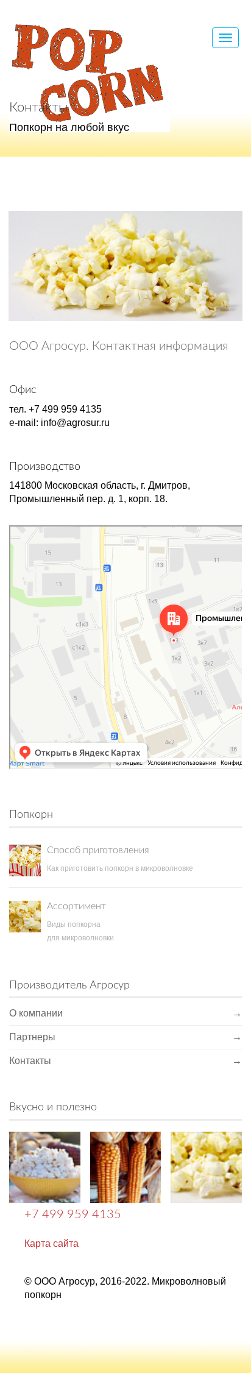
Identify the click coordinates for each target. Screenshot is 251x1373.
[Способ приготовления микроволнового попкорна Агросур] (44, 1167)
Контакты (125, 1060)
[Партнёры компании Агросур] (206, 1167)
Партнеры (125, 1037)
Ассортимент (76, 906)
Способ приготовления (98, 850)
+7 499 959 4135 (72, 1214)
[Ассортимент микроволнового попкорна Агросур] (125, 1167)
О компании (125, 1013)
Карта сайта (51, 1243)
